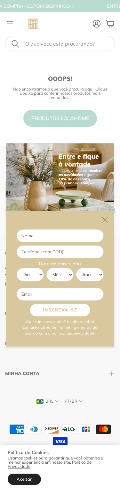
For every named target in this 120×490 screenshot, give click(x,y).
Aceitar (24, 479)
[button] (60, 43)
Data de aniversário (60, 263)
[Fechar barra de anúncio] (113, 5)
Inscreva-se (60, 309)
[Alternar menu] (10, 24)
